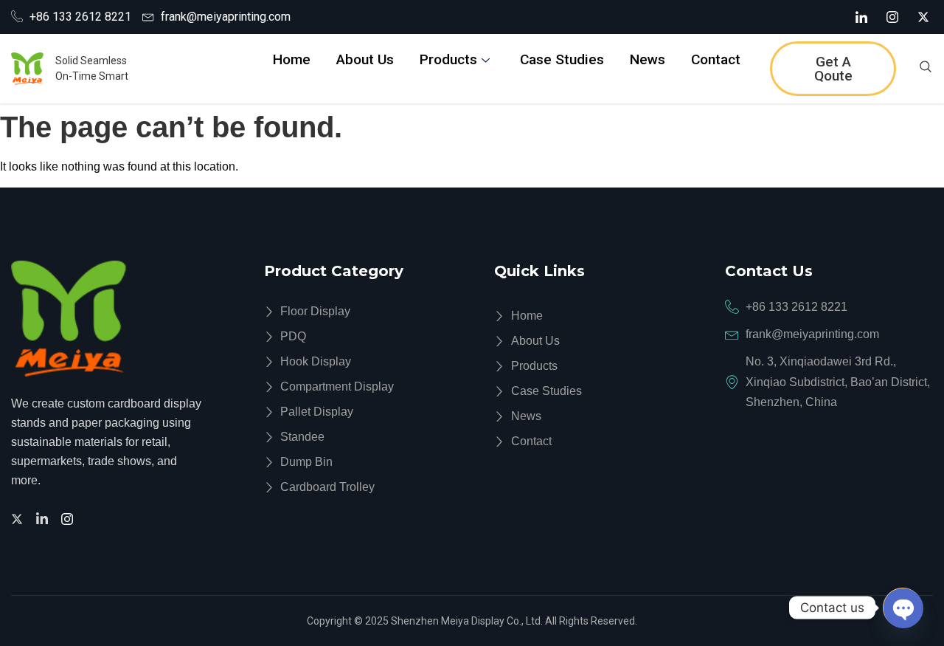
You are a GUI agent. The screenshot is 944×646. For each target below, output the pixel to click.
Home (291, 59)
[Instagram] (892, 17)
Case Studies (562, 59)
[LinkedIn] (861, 17)
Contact (715, 59)
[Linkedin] (44, 518)
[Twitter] (19, 518)
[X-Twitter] (923, 17)
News (647, 59)
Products (448, 59)
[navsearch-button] (925, 69)
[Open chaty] (903, 608)
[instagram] (69, 518)
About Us (365, 59)
